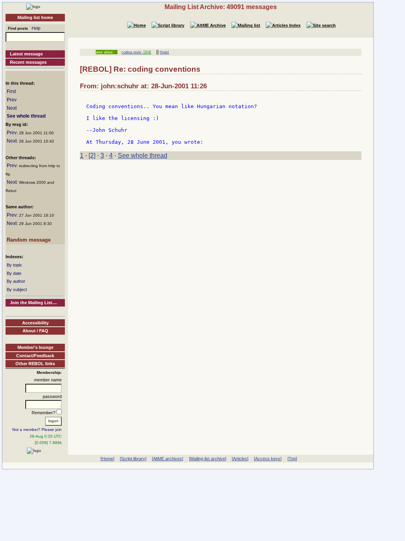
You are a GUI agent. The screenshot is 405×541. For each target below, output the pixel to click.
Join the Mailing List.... (33, 302)
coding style (131, 52)
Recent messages (28, 62)
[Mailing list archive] (207, 458)
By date (14, 273)
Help (36, 28)
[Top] (292, 458)
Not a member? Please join (37, 429)
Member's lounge (35, 347)
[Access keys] (268, 458)
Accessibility (35, 322)
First (11, 91)
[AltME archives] (167, 458)
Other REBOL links (35, 363)
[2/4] (146, 52)
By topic (14, 265)
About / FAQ (35, 330)
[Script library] (133, 458)
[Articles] (240, 458)
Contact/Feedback (35, 355)
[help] (164, 52)
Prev (12, 100)
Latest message (26, 53)
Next (12, 108)
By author (16, 281)
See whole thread (26, 116)
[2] (92, 155)
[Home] (33, 6)
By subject (17, 289)
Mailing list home (35, 17)
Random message (29, 240)
